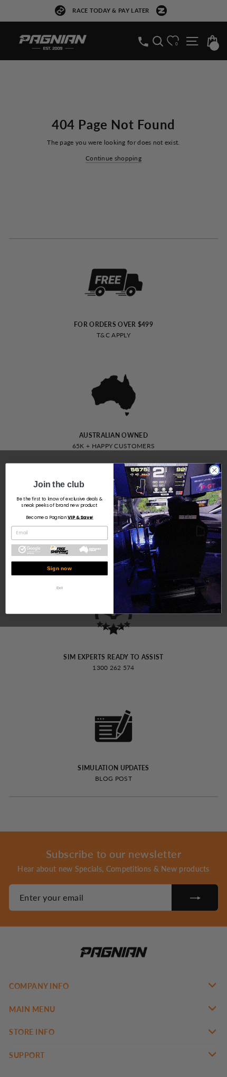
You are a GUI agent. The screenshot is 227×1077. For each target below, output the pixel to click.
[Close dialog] (214, 470)
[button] (60, 550)
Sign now (59, 568)
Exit (59, 587)
